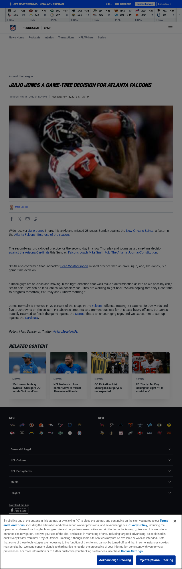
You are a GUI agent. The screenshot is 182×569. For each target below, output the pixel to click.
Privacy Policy (137, 525)
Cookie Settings (132, 551)
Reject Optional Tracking (156, 560)
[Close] (175, 521)
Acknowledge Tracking (115, 560)
